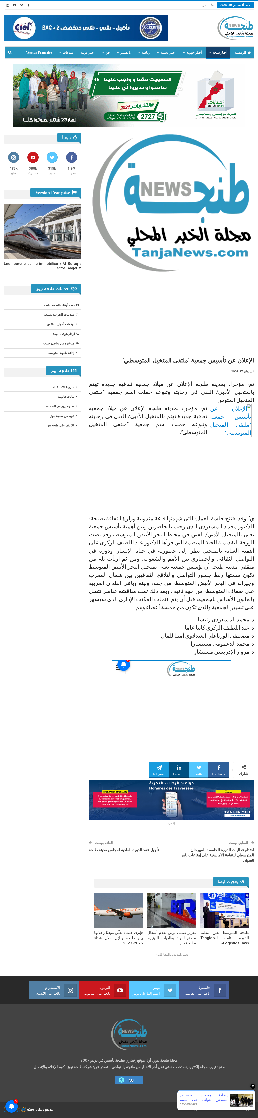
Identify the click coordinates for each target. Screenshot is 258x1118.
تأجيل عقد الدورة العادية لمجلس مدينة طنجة (124, 850)
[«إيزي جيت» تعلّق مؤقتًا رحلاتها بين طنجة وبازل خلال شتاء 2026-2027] (118, 910)
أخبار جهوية (194, 52)
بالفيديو (125, 52)
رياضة (146, 52)
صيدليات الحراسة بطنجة (59, 314)
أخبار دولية (88, 52)
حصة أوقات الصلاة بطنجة (59, 305)
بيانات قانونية (66, 396)
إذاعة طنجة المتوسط (61, 353)
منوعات (68, 52)
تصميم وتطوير (44, 1109)
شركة (30, 1109)
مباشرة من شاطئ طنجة (58, 343)
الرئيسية (240, 52)
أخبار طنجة (220, 52)
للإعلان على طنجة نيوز (60, 425)
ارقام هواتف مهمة (64, 334)
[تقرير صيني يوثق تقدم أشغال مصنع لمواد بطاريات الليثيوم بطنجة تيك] (171, 910)
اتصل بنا (203, 5)
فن (108, 52)
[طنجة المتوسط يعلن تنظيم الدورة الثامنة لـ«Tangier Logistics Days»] (224, 910)
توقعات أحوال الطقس (60, 324)
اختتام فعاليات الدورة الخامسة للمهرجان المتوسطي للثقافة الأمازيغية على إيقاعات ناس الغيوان (217, 855)
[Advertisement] (171, 312)
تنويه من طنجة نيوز (62, 416)
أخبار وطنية (168, 52)
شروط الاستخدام (63, 387)
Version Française (39, 52)
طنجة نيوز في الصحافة (60, 406)
